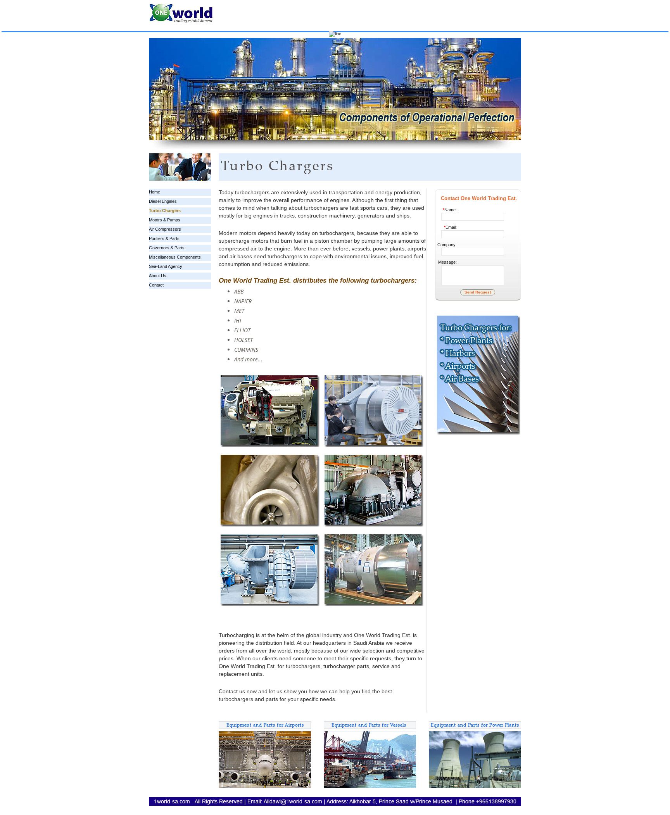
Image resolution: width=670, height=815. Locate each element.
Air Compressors (165, 229)
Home (154, 192)
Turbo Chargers (165, 210)
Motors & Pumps (164, 220)
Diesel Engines (163, 201)
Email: (450, 227)
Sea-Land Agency (165, 266)
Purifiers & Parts (164, 238)
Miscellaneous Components (175, 257)
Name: (450, 209)
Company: (447, 244)
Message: (447, 262)
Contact (156, 285)
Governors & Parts (167, 247)
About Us (157, 275)
